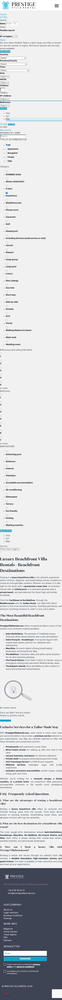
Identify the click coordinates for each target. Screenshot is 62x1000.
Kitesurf (10, 252)
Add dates (5, 52)
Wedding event (13, 344)
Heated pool (12, 231)
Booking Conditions (13, 916)
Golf (8, 224)
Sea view (10, 288)
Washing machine (14, 525)
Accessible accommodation (19, 483)
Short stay (11, 295)
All (9, 145)
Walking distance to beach (18, 330)
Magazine (8, 929)
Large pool (11, 267)
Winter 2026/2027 (15, 182)
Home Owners (10, 932)
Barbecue (10, 461)
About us (8, 910)
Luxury (9, 274)
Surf (8, 316)
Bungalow (13, 153)
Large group (12, 259)
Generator (11, 217)
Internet (10, 468)
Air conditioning (14, 490)
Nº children (5, 96)
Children (4, 86)
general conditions (25, 967)
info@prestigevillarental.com (21, 893)
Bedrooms (5, 102)
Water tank (11, 337)
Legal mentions (11, 913)
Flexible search (7, 30)
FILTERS (3, 17)
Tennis (9, 323)
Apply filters (6, 531)
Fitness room (12, 210)
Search (3, 15)
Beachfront (11, 196)
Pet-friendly (11, 511)
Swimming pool (13, 454)
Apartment (13, 149)
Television (11, 476)
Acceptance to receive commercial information (22, 972)
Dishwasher (11, 497)
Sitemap (8, 919)
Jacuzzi (9, 245)
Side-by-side (12, 302)
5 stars (9, 189)
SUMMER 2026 (13, 175)
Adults (3, 79)
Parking (9, 518)
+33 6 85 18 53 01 (16, 890)
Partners (8, 940)
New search (5, 130)
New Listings (12, 281)
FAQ (5, 938)
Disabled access (13, 203)
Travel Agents (10, 935)
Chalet (11, 157)
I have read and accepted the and (23, 965)
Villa (10, 161)
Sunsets (10, 309)
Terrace (9, 504)
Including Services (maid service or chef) (26, 238)
